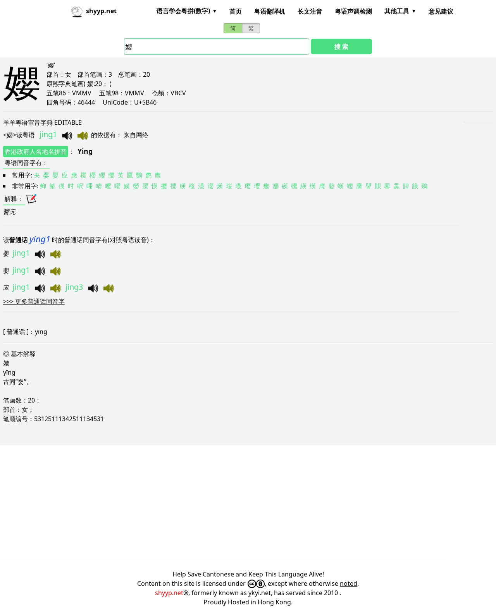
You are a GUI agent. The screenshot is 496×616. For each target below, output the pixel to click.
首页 (235, 11)
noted (348, 583)
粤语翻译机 (269, 11)
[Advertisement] (232, 502)
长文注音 (310, 11)
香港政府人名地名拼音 (36, 151)
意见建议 (441, 11)
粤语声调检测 (353, 11)
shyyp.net (169, 592)
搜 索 (341, 46)
